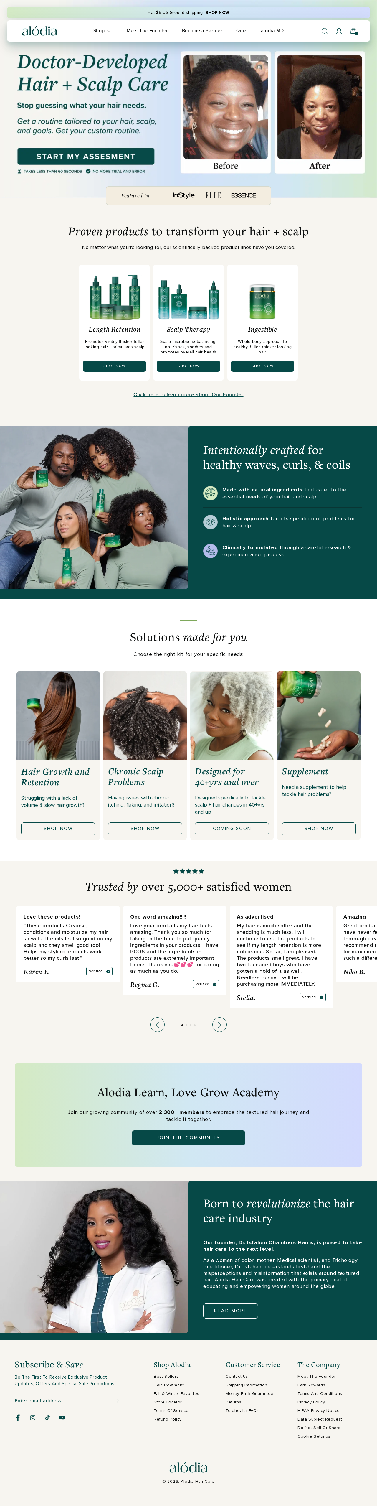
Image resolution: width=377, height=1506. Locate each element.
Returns (233, 1402)
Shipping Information (246, 1385)
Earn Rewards (311, 1385)
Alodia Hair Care (198, 1481)
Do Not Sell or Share (319, 1427)
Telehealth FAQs (242, 1410)
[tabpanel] (58, 755)
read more (230, 1311)
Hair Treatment (169, 1385)
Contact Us (237, 1376)
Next (219, 1024)
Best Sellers (166, 1376)
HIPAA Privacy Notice (318, 1410)
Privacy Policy (311, 1402)
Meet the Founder (316, 1376)
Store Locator (168, 1402)
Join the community (188, 1138)
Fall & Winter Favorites (176, 1393)
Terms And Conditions (319, 1393)
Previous (157, 1024)
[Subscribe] (112, 1401)
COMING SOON (232, 829)
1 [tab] (188, 620)
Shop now (58, 829)
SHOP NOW (217, 12)
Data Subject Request (319, 1419)
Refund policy (168, 1419)
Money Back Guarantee (250, 1393)
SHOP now (114, 366)
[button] (103, 31)
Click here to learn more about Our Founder (188, 394)
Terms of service (171, 1410)
